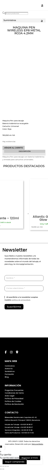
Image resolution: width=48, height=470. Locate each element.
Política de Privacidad (14, 398)
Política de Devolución (14, 404)
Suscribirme (14, 306)
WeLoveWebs (37, 444)
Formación (9, 374)
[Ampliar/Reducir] (1, 466)
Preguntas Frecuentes (14, 390)
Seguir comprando (14, 461)
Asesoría (8, 368)
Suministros (10, 371)
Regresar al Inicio (30, 458)
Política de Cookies (13, 401)
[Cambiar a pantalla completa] (3, 466)
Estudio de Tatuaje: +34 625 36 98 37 (19, 424)
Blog (7, 377)
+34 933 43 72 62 (27, 433)
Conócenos (10, 366)
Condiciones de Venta (14, 393)
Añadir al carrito (13, 148)
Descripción (25, 151)
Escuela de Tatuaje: (12, 427)
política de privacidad (21, 300)
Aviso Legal (9, 396)
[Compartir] (6, 466)
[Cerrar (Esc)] (8, 466)
